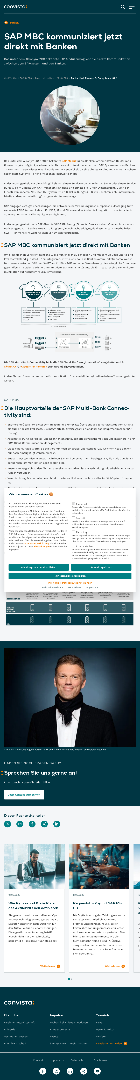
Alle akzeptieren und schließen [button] (38, 567)
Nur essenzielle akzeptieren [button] (70, 575)
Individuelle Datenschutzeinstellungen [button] (70, 582)
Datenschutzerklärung (36, 543)
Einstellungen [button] (42, 546)
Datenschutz (74, 587)
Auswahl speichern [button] (101, 567)
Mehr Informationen (52, 587)
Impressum (92, 587)
